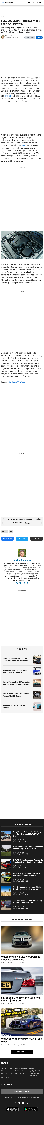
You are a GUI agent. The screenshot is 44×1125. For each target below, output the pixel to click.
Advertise (4, 1071)
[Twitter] (20, 583)
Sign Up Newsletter (35, 1071)
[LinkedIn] (27, 583)
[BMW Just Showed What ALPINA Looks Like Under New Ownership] (37, 656)
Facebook (8, 539)
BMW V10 (4, 532)
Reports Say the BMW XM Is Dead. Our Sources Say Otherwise (27, 874)
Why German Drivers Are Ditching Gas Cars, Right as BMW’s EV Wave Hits (27, 834)
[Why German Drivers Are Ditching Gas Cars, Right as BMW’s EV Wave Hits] (6, 832)
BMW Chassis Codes (21, 1068)
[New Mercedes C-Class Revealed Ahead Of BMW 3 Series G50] (37, 668)
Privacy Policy (19, 1073)
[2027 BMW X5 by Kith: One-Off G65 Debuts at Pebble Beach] (37, 692)
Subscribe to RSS (6, 1073)
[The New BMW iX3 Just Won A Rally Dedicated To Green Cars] (6, 901)
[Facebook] (16, 583)
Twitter (22, 539)
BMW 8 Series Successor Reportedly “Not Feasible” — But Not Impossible (28, 861)
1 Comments (39, 37)
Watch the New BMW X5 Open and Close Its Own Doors (20, 958)
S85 (23, 145)
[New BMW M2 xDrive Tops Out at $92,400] (37, 703)
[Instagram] (24, 583)
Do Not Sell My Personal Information (35, 1074)
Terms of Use (19, 1071)
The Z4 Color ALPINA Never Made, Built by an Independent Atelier (27, 888)
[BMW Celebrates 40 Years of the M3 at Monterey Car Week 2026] (6, 846)
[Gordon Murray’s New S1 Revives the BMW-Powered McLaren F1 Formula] (37, 680)
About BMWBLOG (6, 1068)
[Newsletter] (33, 2)
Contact (31, 1068)
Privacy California (6, 1078)
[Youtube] (24, 1104)
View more (21, 1052)
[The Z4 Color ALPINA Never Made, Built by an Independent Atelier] (6, 887)
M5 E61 (8, 96)
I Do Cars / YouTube (16, 382)
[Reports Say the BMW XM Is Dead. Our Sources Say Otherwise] (6, 873)
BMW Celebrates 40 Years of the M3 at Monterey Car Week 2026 (28, 847)
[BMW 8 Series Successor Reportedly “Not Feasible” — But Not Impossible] (6, 860)
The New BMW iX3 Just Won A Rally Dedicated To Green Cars (27, 902)
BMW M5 (4, 17)
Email (37, 539)
